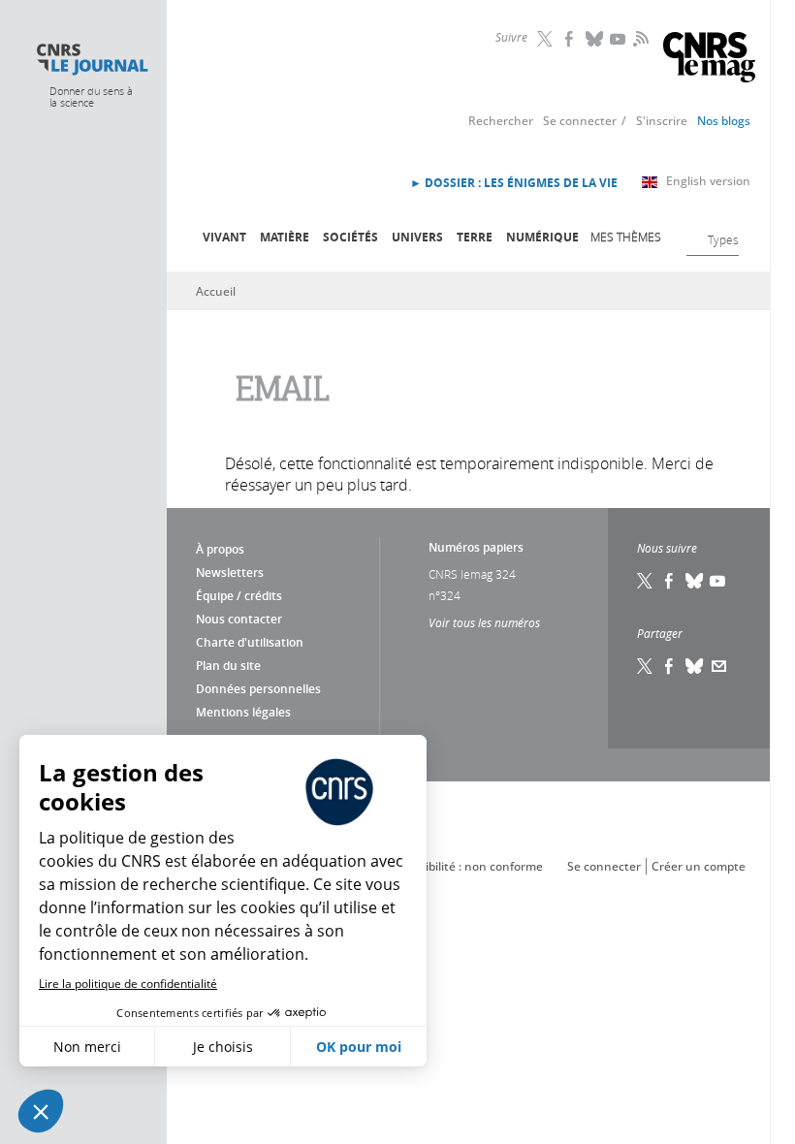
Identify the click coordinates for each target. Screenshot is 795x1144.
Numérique (542, 237)
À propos (220, 549)
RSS (639, 38)
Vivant (224, 237)
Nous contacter (239, 619)
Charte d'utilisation (249, 642)
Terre (475, 237)
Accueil (216, 291)
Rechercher (500, 120)
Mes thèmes (625, 236)
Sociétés (350, 237)
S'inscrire (661, 120)
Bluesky (595, 39)
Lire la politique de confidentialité (128, 983)
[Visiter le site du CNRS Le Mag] (709, 59)
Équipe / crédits (239, 596)
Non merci (87, 1046)
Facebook (571, 39)
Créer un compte (699, 866)
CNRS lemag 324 (472, 574)
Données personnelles (258, 689)
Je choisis (223, 1046)
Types (723, 239)
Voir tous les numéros (484, 622)
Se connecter (580, 120)
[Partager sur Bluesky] (695, 666)
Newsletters (230, 572)
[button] (40, 1111)
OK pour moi (358, 1046)
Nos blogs (723, 120)
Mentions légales (243, 712)
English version (708, 181)
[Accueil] (91, 60)
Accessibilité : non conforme (465, 866)
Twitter (546, 39)
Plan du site (228, 665)
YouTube (619, 39)
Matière (284, 237)
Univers (417, 237)
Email (719, 666)
